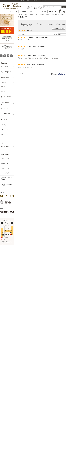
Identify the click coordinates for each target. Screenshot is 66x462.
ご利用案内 (23, 11)
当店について (13, 11)
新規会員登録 (5, 168)
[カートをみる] (63, 10)
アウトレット (5, 134)
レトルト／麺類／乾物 (6, 97)
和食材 (3, 91)
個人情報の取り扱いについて (7, 184)
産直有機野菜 (4, 66)
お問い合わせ (5, 163)
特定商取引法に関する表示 (7, 178)
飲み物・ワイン (5, 120)
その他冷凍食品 (5, 77)
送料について (33, 11)
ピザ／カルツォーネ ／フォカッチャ (6, 72)
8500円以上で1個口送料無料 (24, 1)
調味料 (3, 87)
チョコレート (4, 109)
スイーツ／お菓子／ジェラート (6, 114)
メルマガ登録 (5, 173)
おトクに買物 (52, 11)
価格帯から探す (5, 146)
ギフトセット (5, 129)
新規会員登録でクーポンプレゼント (40, 1)
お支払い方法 (42, 11)
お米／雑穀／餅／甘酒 (6, 103)
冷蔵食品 (3, 82)
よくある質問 (5, 158)
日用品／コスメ (6, 125)
